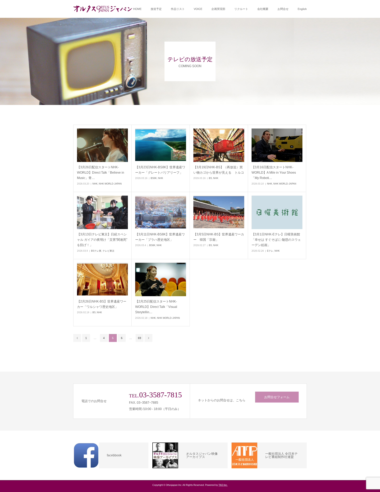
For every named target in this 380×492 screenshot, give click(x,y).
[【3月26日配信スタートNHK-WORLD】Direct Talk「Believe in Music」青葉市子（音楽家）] (102, 145)
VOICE (198, 8)
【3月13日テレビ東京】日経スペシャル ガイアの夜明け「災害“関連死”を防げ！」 (102, 240)
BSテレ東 (96, 250)
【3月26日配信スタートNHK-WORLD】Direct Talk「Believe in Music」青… (100, 173)
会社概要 (262, 8)
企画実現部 (218, 8)
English (302, 8)
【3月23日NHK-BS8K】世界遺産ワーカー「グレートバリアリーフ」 (160, 170)
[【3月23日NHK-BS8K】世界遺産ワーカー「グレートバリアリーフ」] (160, 145)
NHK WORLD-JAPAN (110, 183)
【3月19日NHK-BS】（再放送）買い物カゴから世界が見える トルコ (218, 170)
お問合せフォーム (277, 397)
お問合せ (283, 8)
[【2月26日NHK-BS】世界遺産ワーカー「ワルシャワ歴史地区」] (102, 279)
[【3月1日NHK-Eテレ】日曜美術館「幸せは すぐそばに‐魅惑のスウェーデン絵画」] (277, 212)
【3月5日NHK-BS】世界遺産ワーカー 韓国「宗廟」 (218, 237)
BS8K (154, 178)
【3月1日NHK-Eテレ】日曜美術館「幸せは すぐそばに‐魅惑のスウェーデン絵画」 (276, 240)
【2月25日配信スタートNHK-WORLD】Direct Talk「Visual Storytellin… (156, 307)
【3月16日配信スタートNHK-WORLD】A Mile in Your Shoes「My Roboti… (274, 173)
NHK (95, 183)
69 (139, 338)
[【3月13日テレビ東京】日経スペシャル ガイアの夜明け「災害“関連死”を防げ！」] (102, 212)
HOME (137, 8)
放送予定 (156, 8)
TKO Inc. (223, 485)
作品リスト (178, 8)
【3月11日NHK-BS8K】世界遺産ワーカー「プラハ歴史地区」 (160, 237)
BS (210, 178)
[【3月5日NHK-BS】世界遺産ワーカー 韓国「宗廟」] (218, 212)
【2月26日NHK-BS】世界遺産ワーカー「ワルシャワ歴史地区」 (101, 304)
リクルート (241, 8)
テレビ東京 (108, 250)
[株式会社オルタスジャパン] (103, 9)
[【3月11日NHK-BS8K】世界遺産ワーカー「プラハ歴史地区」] (160, 212)
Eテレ (270, 250)
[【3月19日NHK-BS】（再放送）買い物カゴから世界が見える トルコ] (218, 145)
